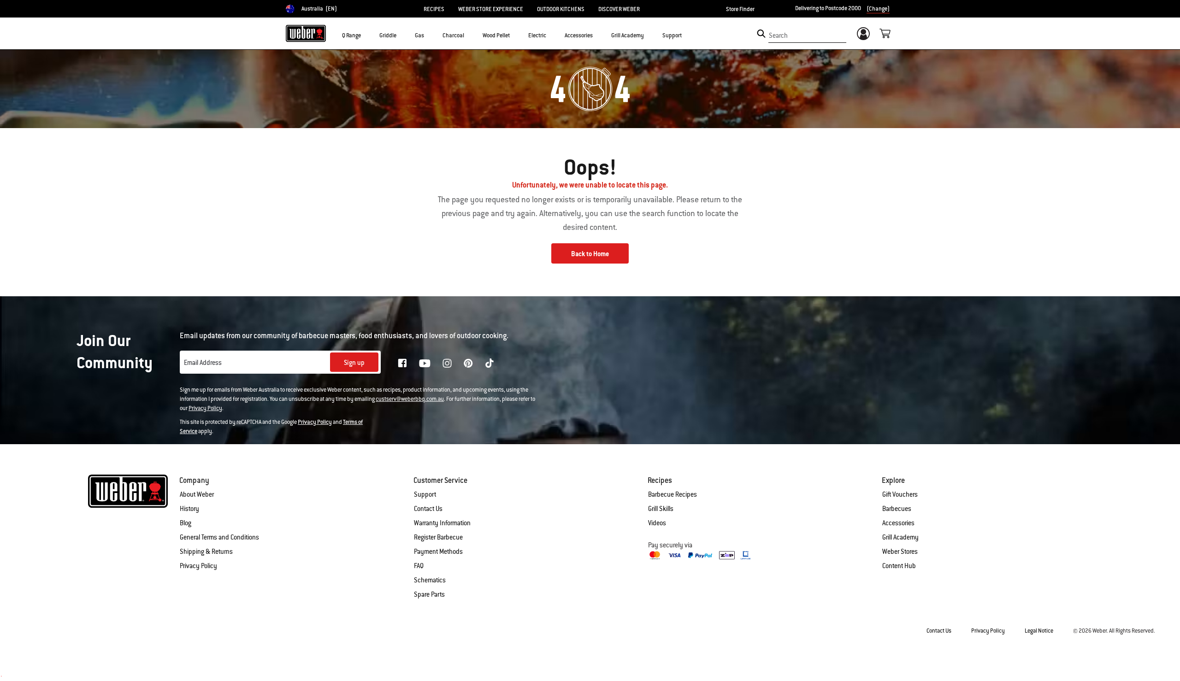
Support (425, 494)
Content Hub (899, 566)
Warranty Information (442, 523)
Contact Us (428, 509)
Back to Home (590, 254)
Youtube (424, 363)
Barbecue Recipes (672, 494)
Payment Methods (438, 551)
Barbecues (896, 509)
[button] (366, 35)
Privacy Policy (205, 408)
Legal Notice (1039, 630)
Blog (185, 523)
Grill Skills (660, 509)
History (189, 509)
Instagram (447, 363)
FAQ (419, 566)
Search (778, 35)
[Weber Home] (306, 33)
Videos (657, 523)
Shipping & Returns (206, 551)
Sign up (354, 362)
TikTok (489, 363)
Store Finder (740, 9)
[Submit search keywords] (761, 33)
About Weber (197, 494)
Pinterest (468, 363)
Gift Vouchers (900, 494)
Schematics (430, 580)
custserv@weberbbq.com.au (410, 399)
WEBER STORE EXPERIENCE (490, 9)
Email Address (203, 362)
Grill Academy (900, 537)
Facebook (402, 363)
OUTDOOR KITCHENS (560, 9)
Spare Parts (429, 594)
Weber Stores (900, 551)
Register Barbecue (438, 537)
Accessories (898, 523)
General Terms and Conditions (219, 537)
